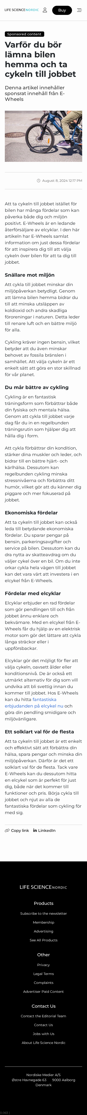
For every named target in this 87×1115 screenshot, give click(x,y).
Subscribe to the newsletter (43, 913)
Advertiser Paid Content (43, 991)
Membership (43, 922)
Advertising (43, 931)
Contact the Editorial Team (43, 1016)
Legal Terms (43, 974)
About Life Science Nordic (43, 1043)
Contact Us (43, 1025)
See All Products (44, 940)
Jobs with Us (43, 1034)
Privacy (43, 965)
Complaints (43, 983)
